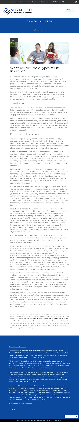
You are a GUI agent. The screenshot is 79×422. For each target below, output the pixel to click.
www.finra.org (14, 403)
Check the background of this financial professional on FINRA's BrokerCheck (38, 2)
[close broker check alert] (76, 2)
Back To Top (70, 416)
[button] (70, 10)
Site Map (12, 409)
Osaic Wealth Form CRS (17, 347)
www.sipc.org (27, 403)
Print (14, 40)
